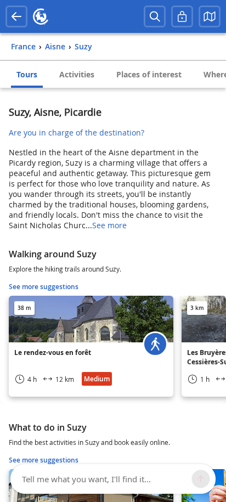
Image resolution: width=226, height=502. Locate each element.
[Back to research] (16, 16)
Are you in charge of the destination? (76, 132)
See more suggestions (43, 286)
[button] (210, 16)
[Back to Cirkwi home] (40, 16)
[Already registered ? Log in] (182, 16)
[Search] (155, 16)
